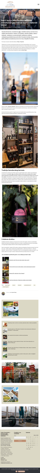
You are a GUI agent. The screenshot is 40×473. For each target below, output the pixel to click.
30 (30, 447)
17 (32, 443)
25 (33, 445)
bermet (14, 285)
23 (30, 445)
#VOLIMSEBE (20, 416)
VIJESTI (19, 27)
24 (32, 445)
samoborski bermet (27, 285)
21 (26, 445)
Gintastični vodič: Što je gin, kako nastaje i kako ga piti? (19, 260)
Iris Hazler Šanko (8, 27)
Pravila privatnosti (21, 471)
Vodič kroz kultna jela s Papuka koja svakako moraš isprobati (20, 280)
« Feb (27, 448)
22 (28, 445)
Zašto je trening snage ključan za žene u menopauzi (20, 418)
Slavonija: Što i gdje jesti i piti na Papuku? (16, 273)
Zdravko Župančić (5, 286)
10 (32, 441)
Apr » (29, 448)
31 (32, 447)
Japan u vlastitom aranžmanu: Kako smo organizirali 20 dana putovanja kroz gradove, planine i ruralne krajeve (20, 372)
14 (26, 443)
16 (30, 443)
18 (33, 443)
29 (28, 447)
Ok (16, 471)
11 (33, 441)
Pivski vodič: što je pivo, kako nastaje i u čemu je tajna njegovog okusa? (22, 266)
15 (28, 443)
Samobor (19, 285)
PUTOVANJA (20, 368)
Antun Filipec (7, 285)
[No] (38, 470)
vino (20, 31)
